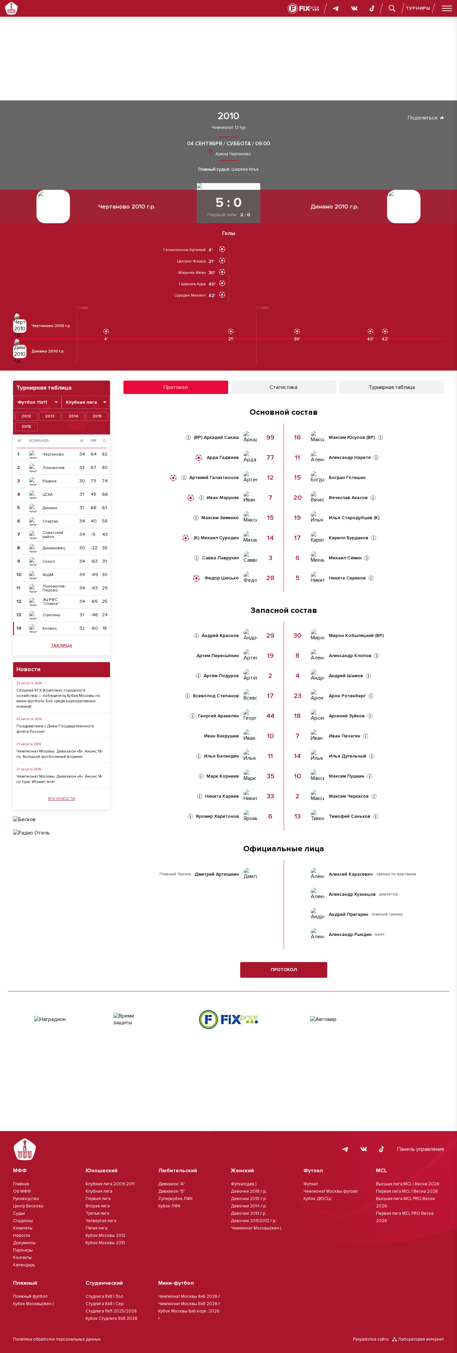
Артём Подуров (221, 676)
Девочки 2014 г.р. (249, 1206)
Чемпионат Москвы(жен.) (256, 1228)
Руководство (26, 1198)
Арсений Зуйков (347, 716)
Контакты (22, 1257)
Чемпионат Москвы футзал (330, 1191)
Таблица (61, 645)
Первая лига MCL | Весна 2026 (407, 1191)
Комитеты (22, 1228)
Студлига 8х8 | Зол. (105, 1296)
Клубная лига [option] (81, 402)
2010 (228, 116)
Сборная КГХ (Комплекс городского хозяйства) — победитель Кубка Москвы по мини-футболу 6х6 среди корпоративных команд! (58, 698)
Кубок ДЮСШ (317, 1198)
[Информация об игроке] (188, 437)
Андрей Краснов (220, 635)
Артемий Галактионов (214, 477)
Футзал (310, 1184)
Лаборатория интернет (421, 1339)
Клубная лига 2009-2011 (110, 1184)
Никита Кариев (222, 796)
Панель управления (420, 1149)
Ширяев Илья (245, 169)
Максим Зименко (220, 518)
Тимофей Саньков (349, 816)
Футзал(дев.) (243, 1184)
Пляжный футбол (30, 1296)
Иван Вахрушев (221, 736)
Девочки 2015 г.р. (249, 1198)
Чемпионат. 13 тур (228, 127)
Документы (24, 1243)
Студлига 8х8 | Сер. (105, 1303)
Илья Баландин (221, 756)
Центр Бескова (28, 1206)
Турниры (418, 8)
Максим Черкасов (349, 796)
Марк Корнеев (222, 776)
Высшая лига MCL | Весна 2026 (407, 1184)
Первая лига (98, 1198)
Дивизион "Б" (171, 1191)
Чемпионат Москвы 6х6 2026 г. (189, 1296)
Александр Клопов (350, 655)
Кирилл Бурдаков (348, 538)
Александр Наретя (350, 457)
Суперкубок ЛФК (175, 1198)
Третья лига (97, 1213)
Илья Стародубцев (350, 518)
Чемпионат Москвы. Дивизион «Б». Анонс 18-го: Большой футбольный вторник (59, 754)
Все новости (61, 799)
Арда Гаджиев (223, 457)
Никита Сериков (347, 578)
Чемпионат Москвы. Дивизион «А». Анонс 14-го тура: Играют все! (59, 779)
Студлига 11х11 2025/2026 (111, 1311)
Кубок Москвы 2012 (105, 1235)
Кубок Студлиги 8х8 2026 (112, 1318)
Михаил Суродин (220, 538)
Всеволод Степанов (216, 696)
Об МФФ (22, 1191)
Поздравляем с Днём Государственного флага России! (55, 729)
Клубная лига (99, 1191)
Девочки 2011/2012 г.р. (253, 1220)
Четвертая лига (101, 1220)
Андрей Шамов (346, 676)
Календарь (24, 1265)
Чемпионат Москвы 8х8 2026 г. (189, 1303)
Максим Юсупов (347, 437)
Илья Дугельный (347, 756)
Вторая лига (98, 1206)
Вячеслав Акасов (348, 497)
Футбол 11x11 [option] (32, 402)
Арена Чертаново (232, 154)
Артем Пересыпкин (217, 655)
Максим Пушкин (346, 776)
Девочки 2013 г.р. (248, 1213)
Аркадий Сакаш (221, 437)
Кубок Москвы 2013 (105, 1243)
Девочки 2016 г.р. (249, 1191)
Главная (21, 1184)
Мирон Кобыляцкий (351, 635)
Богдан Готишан (347, 477)
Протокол (284, 969)
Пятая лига (96, 1228)
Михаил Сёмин (345, 558)
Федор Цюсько (221, 578)
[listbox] (37, 402)
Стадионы (23, 1220)
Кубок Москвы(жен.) (33, 1303)
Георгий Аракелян (218, 716)
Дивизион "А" (171, 1184)
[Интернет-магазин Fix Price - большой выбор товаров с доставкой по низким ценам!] (228, 1019)
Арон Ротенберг (347, 696)
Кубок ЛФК (169, 1206)
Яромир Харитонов (217, 816)
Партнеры (23, 1250)
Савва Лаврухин (220, 558)
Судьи (19, 1213)
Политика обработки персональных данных (56, 1339)
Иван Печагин (344, 736)
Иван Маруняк (223, 497)
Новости (21, 1235)
